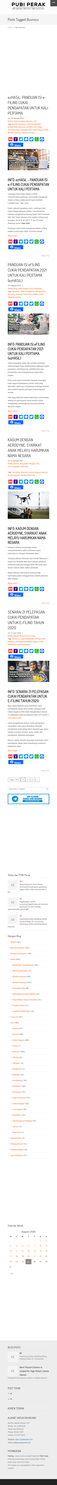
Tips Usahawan (19, 1155)
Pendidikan (19, 1115)
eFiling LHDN (13, 127)
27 (28, 1262)
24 (11, 1262)
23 (46, 1256)
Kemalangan (20, 1080)
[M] (13, 885)
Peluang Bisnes (19, 1144)
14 (34, 1251)
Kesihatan (19, 1086)
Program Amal (20, 1005)
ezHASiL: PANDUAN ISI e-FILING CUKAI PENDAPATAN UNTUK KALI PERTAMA (28, 105)
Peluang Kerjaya (19, 1150)
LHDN (46, 130)
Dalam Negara (19, 121)
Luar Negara (20, 1109)
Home (10, 27)
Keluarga (18, 1075)
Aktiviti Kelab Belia (22, 971)
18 (17, 1256)
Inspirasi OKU (18, 1138)
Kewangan (38, 289)
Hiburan (17, 1057)
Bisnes (10, 121)
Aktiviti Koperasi (22, 977)
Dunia (17, 1046)
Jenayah (18, 1063)
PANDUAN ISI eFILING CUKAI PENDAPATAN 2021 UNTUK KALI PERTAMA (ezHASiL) (27, 272)
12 (23, 1251)
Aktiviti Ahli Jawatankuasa (26, 965)
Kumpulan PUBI (21, 988)
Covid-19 (17, 1017)
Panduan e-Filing (28, 133)
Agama (18, 1028)
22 (40, 1256)
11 (17, 1251)
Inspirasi (44, 472)
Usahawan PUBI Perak (23, 1011)
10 (11, 1251)
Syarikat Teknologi (28, 475)
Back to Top (45, 255)
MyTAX (10, 133)
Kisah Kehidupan (21, 1098)
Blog (15, 289)
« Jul (11, 1274)
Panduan (17, 133)
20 (28, 1256)
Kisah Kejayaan (14, 467)
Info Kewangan (14, 130)
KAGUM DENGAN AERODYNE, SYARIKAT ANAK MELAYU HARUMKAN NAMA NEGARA (28, 447)
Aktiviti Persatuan (22, 982)
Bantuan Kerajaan (20, 948)
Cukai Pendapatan (34, 124)
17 (11, 1256)
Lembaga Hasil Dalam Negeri (31, 130)
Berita (15, 959)
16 (46, 1251)
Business (22, 124)
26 (23, 1262)
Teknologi (24, 467)
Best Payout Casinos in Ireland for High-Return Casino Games (34, 1371)
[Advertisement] (28, 63)
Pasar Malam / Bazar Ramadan (27, 1000)
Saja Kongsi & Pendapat (24, 1121)
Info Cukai (38, 127)
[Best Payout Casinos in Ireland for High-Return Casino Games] (13, 1371)
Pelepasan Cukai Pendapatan (19, 645)
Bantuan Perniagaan (21, 953)
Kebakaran (19, 1069)
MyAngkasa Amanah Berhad (26, 994)
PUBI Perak (28, 6)
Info (35, 121)
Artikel (10, 289)
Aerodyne (16, 472)
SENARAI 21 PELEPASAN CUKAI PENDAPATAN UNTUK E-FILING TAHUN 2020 (26, 619)
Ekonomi (29, 121)
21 (34, 1256)
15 (40, 1251)
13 (28, 1251)
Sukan (17, 1127)
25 (17, 1262)
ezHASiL (29, 127)
